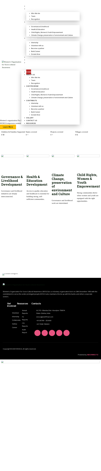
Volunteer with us (37, 45)
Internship (34, 43)
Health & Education (38, 29)
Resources (31, 63)
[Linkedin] (37, 333)
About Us (30, 9)
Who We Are (35, 13)
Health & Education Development (36, 181)
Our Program (32, 22)
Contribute (31, 38)
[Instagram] (66, 333)
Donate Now (35, 54)
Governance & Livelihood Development (12, 181)
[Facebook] (59, 333)
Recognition (35, 19)
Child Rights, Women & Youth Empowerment (47, 32)
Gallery (30, 57)
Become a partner (37, 48)
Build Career (35, 51)
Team (33, 16)
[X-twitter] (45, 333)
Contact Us (31, 60)
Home (28, 6)
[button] (50, 67)
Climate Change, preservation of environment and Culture (52, 35)
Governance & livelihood (40, 26)
